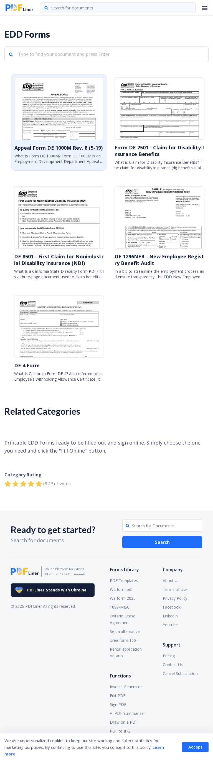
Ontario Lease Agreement (122, 619)
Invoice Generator (126, 686)
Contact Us (173, 664)
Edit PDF (117, 695)
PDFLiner (57, 590)
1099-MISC (120, 607)
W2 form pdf (121, 589)
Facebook (172, 607)
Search (162, 542)
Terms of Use (175, 589)
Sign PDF (118, 704)
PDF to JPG (120, 731)
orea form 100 (123, 640)
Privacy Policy (175, 598)
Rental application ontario (126, 652)
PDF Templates (124, 580)
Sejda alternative (125, 631)
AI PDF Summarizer (127, 713)
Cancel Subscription (180, 673)
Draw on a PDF (124, 722)
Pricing (169, 655)
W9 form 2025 (123, 598)
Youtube (170, 624)
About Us (171, 580)
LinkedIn (170, 616)
